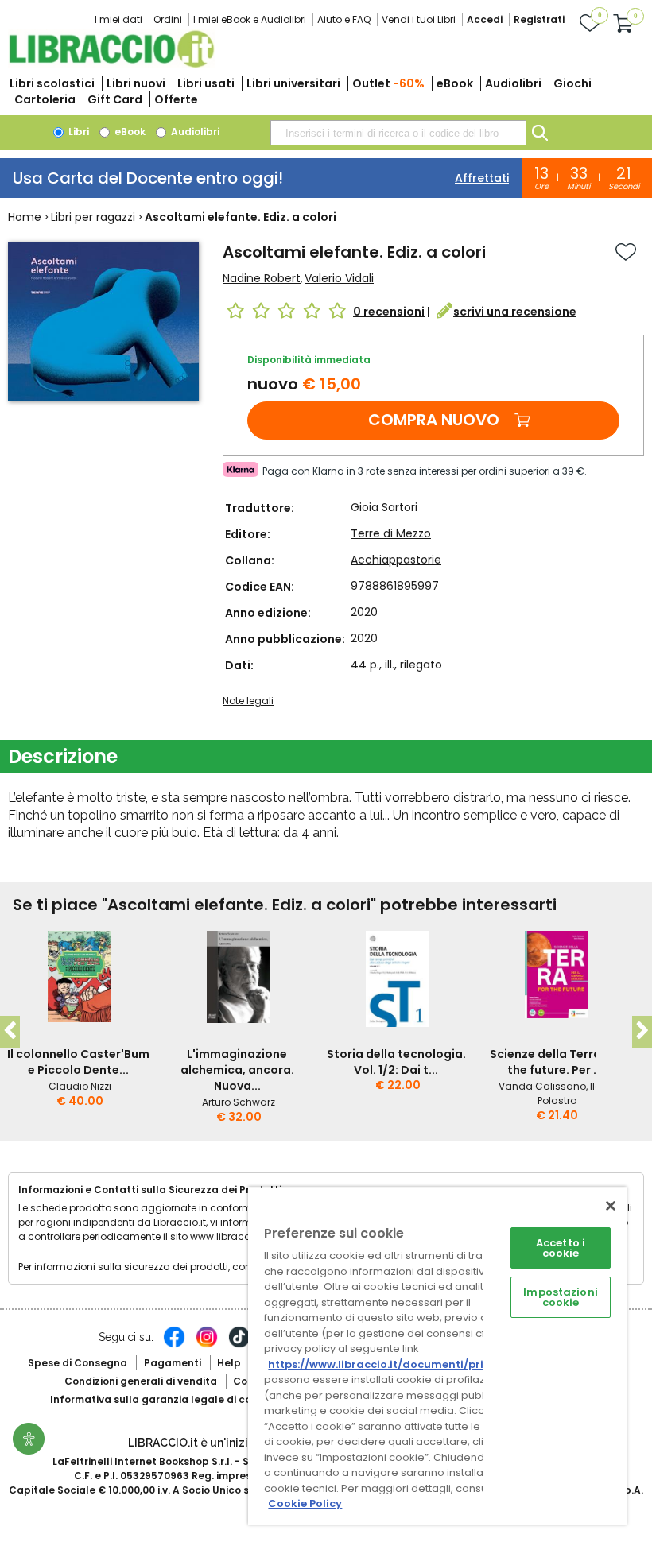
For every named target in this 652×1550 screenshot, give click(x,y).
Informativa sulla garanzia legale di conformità (173, 1399)
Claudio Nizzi (80, 1086)
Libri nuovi (136, 83)
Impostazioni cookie (560, 1297)
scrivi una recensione (514, 312)
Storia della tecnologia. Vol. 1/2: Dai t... (396, 1062)
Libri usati (206, 83)
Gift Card (114, 99)
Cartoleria (45, 99)
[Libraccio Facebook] (174, 1344)
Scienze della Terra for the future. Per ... (555, 1062)
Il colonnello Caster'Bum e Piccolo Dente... (78, 1062)
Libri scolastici (52, 83)
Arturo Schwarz (238, 1102)
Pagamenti (172, 1363)
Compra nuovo (433, 420)
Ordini (167, 19)
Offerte (176, 99)
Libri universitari (293, 83)
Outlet (388, 83)
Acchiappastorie (396, 560)
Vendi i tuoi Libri (419, 19)
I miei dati (118, 19)
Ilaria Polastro (576, 1093)
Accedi (485, 19)
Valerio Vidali (339, 278)
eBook (455, 83)
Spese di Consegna (77, 1363)
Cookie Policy (305, 1503)
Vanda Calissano (542, 1086)
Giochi (572, 83)
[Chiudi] (610, 1206)
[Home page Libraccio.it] (111, 64)
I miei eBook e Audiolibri (249, 19)
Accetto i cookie (560, 1248)
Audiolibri (513, 83)
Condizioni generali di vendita (140, 1381)
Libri (77, 131)
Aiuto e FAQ (344, 19)
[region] (437, 1356)
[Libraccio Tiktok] (239, 1344)
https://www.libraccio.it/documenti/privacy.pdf (400, 1364)
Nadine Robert (262, 278)
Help (229, 1363)
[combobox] (398, 132)
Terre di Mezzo (391, 533)
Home (24, 217)
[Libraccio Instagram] (207, 1344)
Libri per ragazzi (93, 217)
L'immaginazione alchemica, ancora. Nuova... (237, 1070)
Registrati (539, 19)
